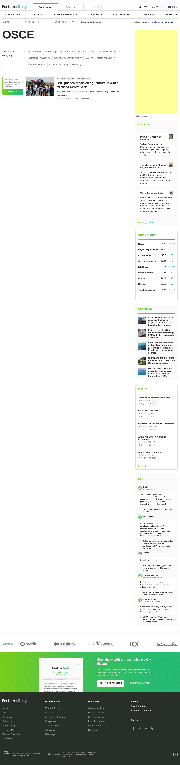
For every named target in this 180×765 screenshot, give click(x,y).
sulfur (98, 21)
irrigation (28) (67, 52)
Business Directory (64, 22)
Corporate (95, 14)
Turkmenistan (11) (107, 52)
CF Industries (144, 255)
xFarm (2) (76, 65)
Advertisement (141, 116)
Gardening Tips (96, 708)
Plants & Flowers (97, 712)
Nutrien (142, 284)
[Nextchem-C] (162, 21)
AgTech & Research (65, 14)
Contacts (7, 721)
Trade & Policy (11, 14)
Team (5, 712)
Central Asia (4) (36, 65)
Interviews (148, 14)
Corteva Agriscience (148, 261)
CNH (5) (89, 58)
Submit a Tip (8, 726)
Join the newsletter (111, 683)
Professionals (45, 7)
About (5, 708)
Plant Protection (96, 721)
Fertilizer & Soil (96, 717)
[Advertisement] (156, 72)
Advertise (7, 717)
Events (5, 22)
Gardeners (71, 7)
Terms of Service (11, 734)
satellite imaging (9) (39, 58)
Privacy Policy (10, 730)
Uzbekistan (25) (86, 52)
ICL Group (143, 267)
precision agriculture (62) (42, 52)
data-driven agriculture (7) (68, 58)
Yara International (147, 290)
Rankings (172, 14)
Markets (37, 14)
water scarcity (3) (58, 65)
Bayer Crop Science (148, 249)
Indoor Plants (95, 726)
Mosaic (141, 278)
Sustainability (121, 14)
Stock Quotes (32, 22)
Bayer (141, 244)
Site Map (7, 739)
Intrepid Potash (145, 272)
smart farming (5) (106, 58)
